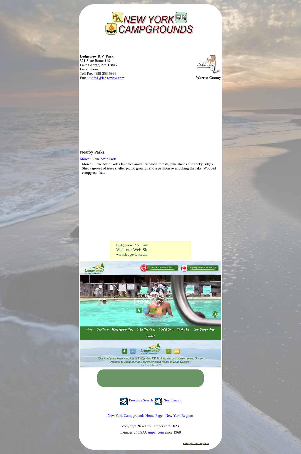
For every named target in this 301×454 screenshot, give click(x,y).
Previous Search (140, 400)
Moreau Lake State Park (98, 159)
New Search (171, 400)
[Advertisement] (149, 46)
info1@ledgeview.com (107, 78)
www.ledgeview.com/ (132, 254)
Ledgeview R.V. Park (132, 245)
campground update (196, 443)
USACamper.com (151, 432)
